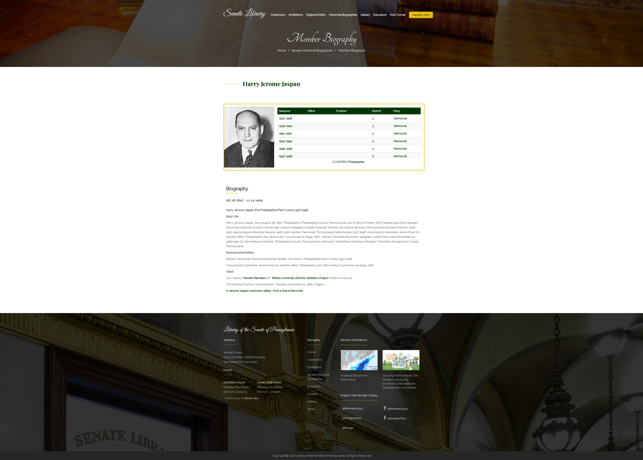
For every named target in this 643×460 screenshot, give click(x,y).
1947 (282, 156)
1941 (282, 133)
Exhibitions (296, 14)
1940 (289, 126)
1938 (289, 118)
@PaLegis (348, 428)
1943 (282, 141)
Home (281, 50)
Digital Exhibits (316, 14)
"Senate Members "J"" (256, 278)
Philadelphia (356, 161)
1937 (282, 118)
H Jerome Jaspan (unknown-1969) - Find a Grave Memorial (264, 290)
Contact (312, 394)
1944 (289, 141)
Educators (380, 14)
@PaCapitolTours (352, 418)
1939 (282, 126)
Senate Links (421, 15)
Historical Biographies (343, 14)
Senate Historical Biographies (312, 50)
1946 (289, 148)
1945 (282, 148)
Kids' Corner (398, 14)
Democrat (400, 118)
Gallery (365, 14)
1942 (289, 133)
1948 (289, 156)
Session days (251, 398)
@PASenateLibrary (353, 408)
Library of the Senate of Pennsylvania (259, 329)
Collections (277, 14)
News (311, 409)
